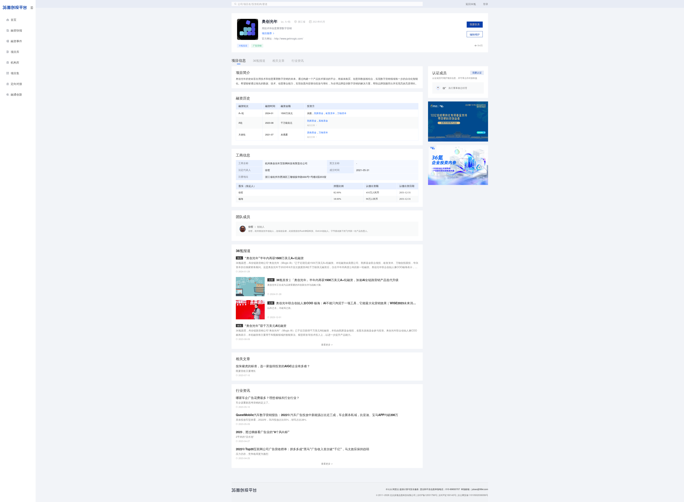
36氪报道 (243, 46)
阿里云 (396, 489)
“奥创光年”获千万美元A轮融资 (265, 325)
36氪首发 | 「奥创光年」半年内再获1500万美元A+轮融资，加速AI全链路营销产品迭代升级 (337, 280)
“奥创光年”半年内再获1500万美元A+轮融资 (274, 258)
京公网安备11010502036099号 (473, 494)
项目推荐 (267, 33)
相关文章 (311, 125)
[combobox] (327, 4)
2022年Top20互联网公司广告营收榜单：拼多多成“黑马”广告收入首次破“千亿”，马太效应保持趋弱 (302, 449)
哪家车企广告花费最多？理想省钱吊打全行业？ (267, 398)
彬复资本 (330, 113)
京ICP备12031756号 (427, 494)
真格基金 (323, 120)
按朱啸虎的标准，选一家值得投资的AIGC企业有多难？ (273, 366)
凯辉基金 (318, 113)
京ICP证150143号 (447, 494)
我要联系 (475, 24)
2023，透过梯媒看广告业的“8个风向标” (262, 432)
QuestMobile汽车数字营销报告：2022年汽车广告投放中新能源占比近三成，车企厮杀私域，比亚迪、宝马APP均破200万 (317, 415)
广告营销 (257, 46)
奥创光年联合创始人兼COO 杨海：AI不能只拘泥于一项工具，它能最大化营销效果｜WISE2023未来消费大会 (347, 303)
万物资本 (341, 113)
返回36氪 (471, 4)
